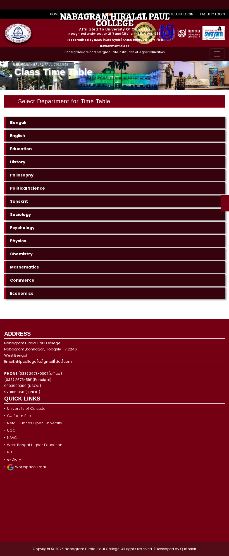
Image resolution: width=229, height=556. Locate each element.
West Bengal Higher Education (34, 444)
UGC (11, 430)
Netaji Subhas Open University (34, 423)
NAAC (12, 437)
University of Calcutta (26, 408)
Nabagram (75, 548)
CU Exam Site (19, 415)
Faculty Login (212, 14)
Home (54, 14)
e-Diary (14, 459)
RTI (9, 452)
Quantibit (188, 548)
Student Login (180, 14)
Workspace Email (30, 467)
